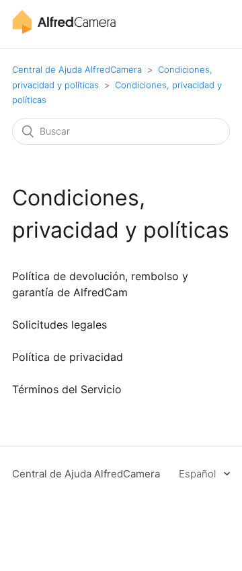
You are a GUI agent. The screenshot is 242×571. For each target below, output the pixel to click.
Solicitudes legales (59, 324)
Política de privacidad (67, 357)
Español (198, 473)
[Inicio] (64, 30)
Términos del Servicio (67, 389)
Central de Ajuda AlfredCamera (77, 69)
